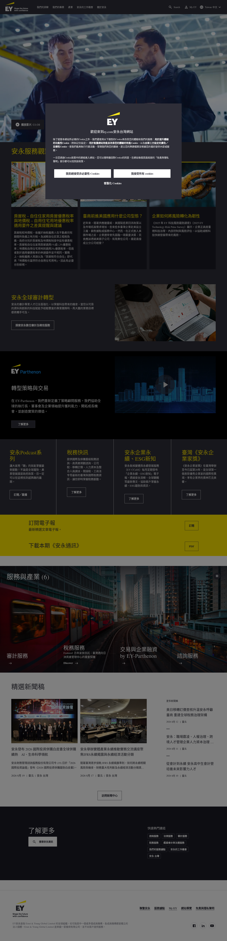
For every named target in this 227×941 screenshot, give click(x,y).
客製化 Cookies (112, 183)
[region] (113, 151)
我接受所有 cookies (142, 173)
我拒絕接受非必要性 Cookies (82, 173)
